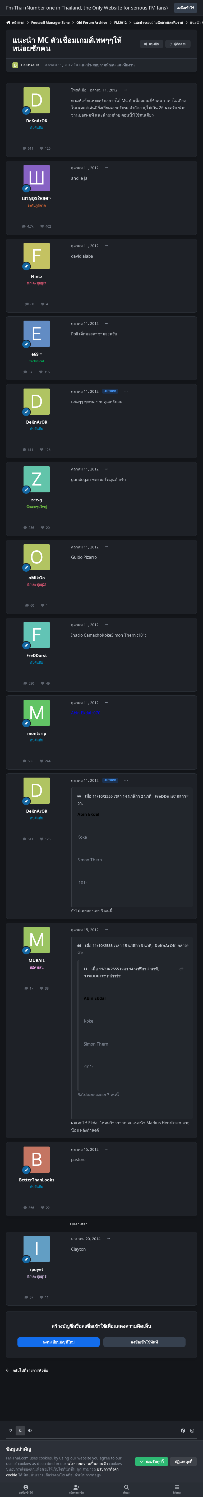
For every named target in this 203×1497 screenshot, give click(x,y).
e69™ (36, 354)
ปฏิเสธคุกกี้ (183, 1461)
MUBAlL (37, 960)
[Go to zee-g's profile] (37, 479)
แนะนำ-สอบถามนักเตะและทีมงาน (107, 64)
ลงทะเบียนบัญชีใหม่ (59, 1341)
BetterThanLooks (36, 1180)
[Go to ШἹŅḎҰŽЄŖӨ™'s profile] (37, 178)
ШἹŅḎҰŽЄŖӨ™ (37, 198)
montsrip (36, 733)
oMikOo (37, 578)
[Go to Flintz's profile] (37, 256)
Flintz (36, 276)
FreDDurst (36, 655)
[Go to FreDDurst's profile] (37, 635)
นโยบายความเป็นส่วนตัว (87, 1463)
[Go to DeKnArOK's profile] (15, 65)
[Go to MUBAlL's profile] (37, 940)
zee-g (36, 500)
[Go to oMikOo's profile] (37, 557)
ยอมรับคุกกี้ (155, 1461)
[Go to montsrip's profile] (37, 713)
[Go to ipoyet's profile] (37, 1249)
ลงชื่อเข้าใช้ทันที (144, 1341)
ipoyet (36, 1269)
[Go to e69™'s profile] (37, 334)
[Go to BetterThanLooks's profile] (37, 1160)
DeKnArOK (30, 64)
